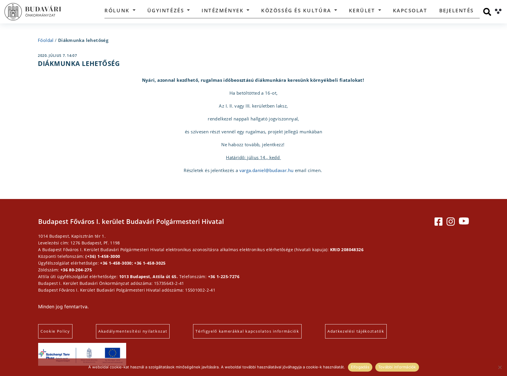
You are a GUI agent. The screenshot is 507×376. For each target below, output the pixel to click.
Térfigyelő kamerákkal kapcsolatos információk (247, 331)
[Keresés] (487, 12)
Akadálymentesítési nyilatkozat (132, 331)
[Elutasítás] (500, 367)
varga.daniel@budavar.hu (266, 170)
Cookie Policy (55, 331)
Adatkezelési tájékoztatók (355, 331)
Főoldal (46, 40)
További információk (397, 367)
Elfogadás (360, 367)
